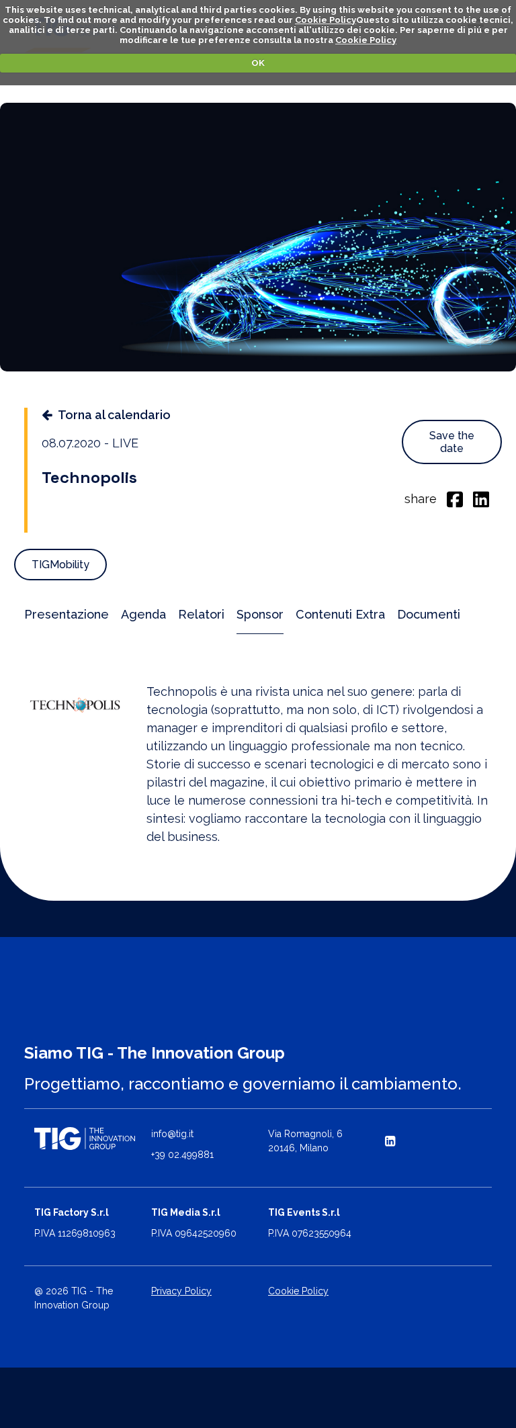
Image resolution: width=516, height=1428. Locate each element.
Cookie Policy (325, 20)
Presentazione (66, 614)
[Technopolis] (75, 706)
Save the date (451, 442)
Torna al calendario (114, 415)
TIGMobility (60, 564)
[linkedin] (481, 498)
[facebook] (455, 498)
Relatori (201, 614)
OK (258, 63)
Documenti (428, 614)
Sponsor (260, 614)
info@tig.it (172, 1133)
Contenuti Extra (340, 614)
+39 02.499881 (182, 1154)
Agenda (143, 614)
